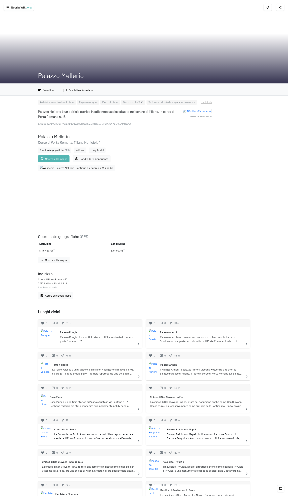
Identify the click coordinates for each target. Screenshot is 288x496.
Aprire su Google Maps (55, 295)
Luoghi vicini (97, 150)
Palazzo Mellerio (80, 123)
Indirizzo (80, 150)
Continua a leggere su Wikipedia (94, 167)
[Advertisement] (108, 202)
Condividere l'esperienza (91, 159)
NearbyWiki (19, 7)
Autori (116, 123)
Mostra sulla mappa (53, 159)
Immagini (125, 123)
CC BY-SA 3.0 (105, 123)
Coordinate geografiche (55, 150)
